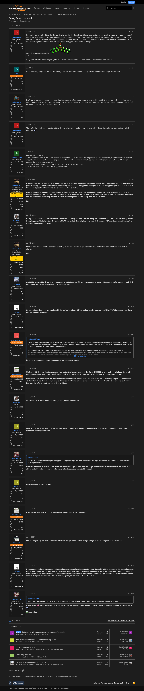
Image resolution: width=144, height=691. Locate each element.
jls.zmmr (18, 657)
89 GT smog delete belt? (26, 647)
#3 (133, 96)
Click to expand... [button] (80, 356)
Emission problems (23, 655)
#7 (133, 215)
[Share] (129, 31)
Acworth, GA (19, 209)
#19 (132, 566)
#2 (133, 68)
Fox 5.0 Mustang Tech (40, 634)
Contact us (96, 683)
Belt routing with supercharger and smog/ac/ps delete (43, 632)
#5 (133, 152)
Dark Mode (19, 683)
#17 (132, 509)
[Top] (131, 683)
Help (127, 683)
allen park (20, 172)
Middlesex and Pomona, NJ (22, 89)
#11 (132, 334)
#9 (133, 279)
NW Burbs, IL (18, 236)
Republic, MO (18, 389)
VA (22, 473)
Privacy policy (119, 683)
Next (17, 25)
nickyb (18, 664)
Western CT (19, 327)
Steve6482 (19, 634)
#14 (132, 425)
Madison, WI (19, 558)
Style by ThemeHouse (61, 688)
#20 (132, 593)
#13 (132, 397)
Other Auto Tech (37, 642)
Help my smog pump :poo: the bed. (33, 662)
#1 (133, 31)
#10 (132, 306)
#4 (133, 124)
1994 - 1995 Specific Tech (39, 657)
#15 (132, 453)
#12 (132, 368)
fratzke (18, 649)
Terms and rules (107, 683)
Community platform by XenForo (31, 688)
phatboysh (14, 21)
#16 (132, 481)
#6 (133, 180)
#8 (133, 243)
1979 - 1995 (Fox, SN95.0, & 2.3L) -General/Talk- (47, 649)
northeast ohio (18, 445)
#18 (132, 537)
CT (22, 117)
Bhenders (19, 642)
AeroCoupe (124, 656)
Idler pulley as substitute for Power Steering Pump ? (36, 640)
